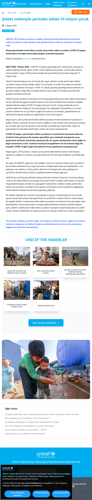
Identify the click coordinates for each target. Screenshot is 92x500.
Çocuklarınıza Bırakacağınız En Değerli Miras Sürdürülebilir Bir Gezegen (32, 422)
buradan (27, 58)
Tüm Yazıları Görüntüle (44, 322)
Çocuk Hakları (25, 13)
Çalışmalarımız (35, 4)
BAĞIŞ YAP (82, 12)
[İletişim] (89, 4)
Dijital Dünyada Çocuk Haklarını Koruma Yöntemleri (25, 433)
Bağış (47, 4)
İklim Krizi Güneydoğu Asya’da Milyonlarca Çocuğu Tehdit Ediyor (30, 426)
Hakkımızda (21, 4)
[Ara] (83, 4)
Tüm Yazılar (12, 13)
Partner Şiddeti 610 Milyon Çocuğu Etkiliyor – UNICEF (25, 430)
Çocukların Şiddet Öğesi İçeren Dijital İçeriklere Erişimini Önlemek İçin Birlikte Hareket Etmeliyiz (42, 414)
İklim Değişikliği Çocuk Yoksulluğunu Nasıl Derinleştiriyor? (27, 418)
